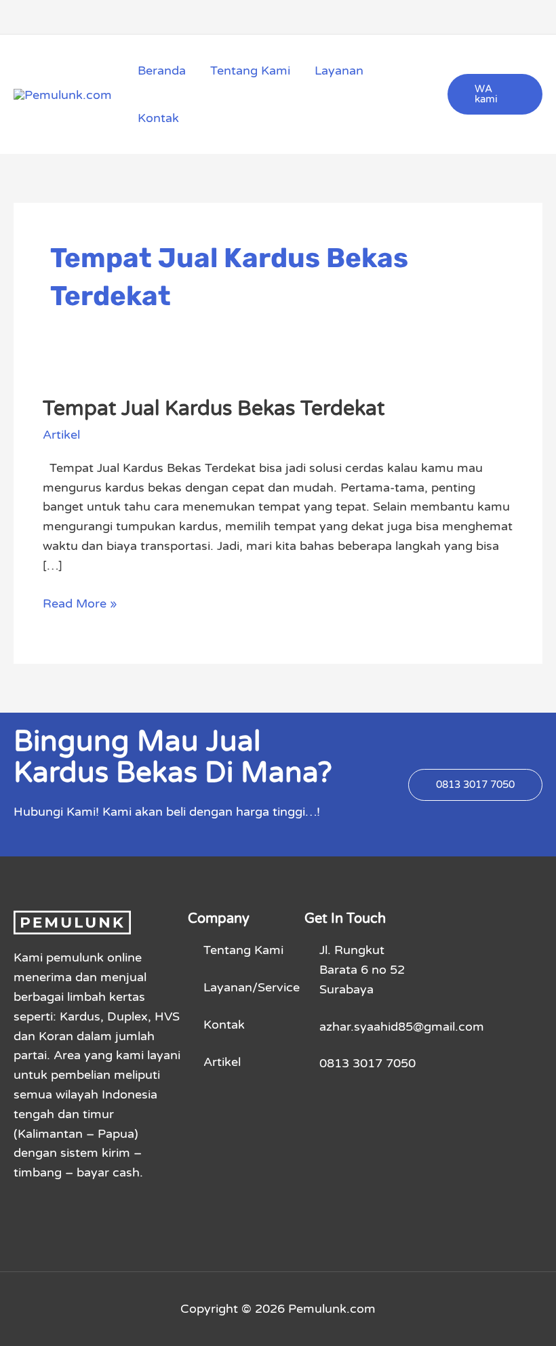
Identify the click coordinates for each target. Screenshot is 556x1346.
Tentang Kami (250, 70)
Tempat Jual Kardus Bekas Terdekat (213, 408)
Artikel (61, 434)
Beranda (162, 70)
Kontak (158, 118)
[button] (495, 94)
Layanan (339, 70)
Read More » (80, 602)
